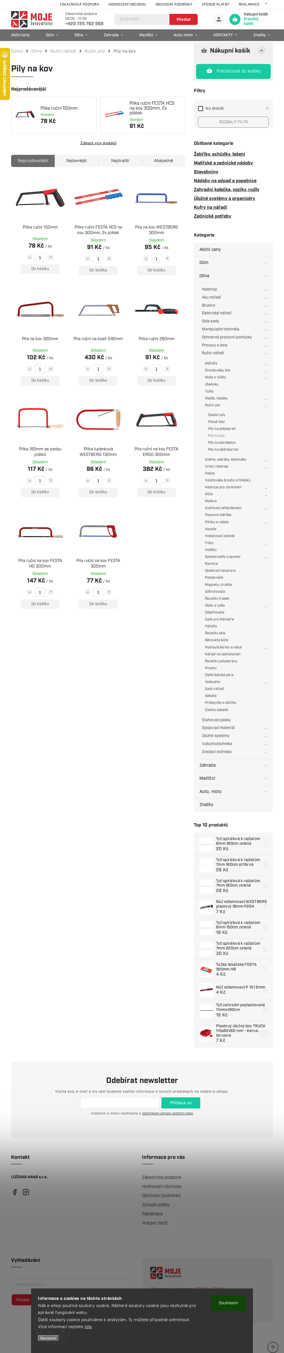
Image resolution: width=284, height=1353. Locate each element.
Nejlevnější (76, 161)
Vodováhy (212, 682)
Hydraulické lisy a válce (223, 647)
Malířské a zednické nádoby (223, 163)
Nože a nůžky (215, 377)
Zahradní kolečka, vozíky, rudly (226, 190)
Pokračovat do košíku (239, 71)
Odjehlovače (214, 612)
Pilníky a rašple (217, 522)
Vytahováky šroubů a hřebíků (227, 480)
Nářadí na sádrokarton (222, 654)
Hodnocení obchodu (127, 4)
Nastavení (48, 1338)
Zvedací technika (217, 751)
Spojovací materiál (218, 727)
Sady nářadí (214, 689)
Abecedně (163, 161)
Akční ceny (210, 250)
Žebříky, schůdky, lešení (219, 154)
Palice (210, 473)
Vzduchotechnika (217, 743)
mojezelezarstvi (14, 1191)
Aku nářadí (211, 297)
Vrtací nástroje (217, 466)
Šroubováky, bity (218, 370)
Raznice (211, 563)
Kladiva (211, 501)
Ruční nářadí (213, 353)
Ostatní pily (216, 415)
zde (88, 1327)
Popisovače (214, 577)
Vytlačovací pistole (220, 536)
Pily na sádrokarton (223, 449)
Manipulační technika (220, 329)
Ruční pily (212, 405)
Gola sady (210, 321)
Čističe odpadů (216, 710)
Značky (206, 805)
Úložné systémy (215, 735)
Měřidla (211, 363)
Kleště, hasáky (216, 398)
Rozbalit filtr (233, 122)
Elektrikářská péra (219, 675)
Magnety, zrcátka (218, 584)
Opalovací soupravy (220, 570)
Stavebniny (206, 172)
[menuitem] (21, 35)
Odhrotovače (215, 591)
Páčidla (211, 626)
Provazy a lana (214, 345)
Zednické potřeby (212, 216)
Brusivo (208, 305)
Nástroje (209, 289)
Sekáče (211, 696)
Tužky (209, 391)
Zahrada (207, 765)
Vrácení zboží (155, 1223)
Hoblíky (211, 550)
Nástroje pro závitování (223, 487)
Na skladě (237, 108)
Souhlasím (228, 1303)
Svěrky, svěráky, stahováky (226, 459)
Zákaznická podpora (79, 4)
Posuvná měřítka (218, 515)
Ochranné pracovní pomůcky (227, 337)
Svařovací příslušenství (223, 508)
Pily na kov (216, 435)
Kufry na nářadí (210, 207)
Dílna (204, 276)
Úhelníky (211, 384)
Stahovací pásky (216, 720)
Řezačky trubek (217, 598)
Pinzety (211, 668)
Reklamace (249, 4)
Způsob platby (215, 4)
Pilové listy (216, 422)
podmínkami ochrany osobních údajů (167, 1113)
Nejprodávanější (33, 161)
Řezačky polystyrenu (221, 661)
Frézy (209, 543)
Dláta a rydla (215, 605)
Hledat (184, 19)
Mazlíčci (207, 778)
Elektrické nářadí (216, 313)
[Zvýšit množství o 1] (50, 257)
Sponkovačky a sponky (222, 556)
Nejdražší (120, 161)
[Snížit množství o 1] (29, 257)
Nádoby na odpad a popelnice (225, 181)
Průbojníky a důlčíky (220, 702)
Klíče (209, 494)
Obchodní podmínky (174, 4)
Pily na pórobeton (222, 442)
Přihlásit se (181, 1102)
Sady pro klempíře (219, 619)
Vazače (211, 529)
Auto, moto (210, 792)
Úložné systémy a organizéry (224, 199)
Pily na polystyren (222, 429)
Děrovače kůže (216, 640)
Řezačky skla (215, 633)
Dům (203, 263)
